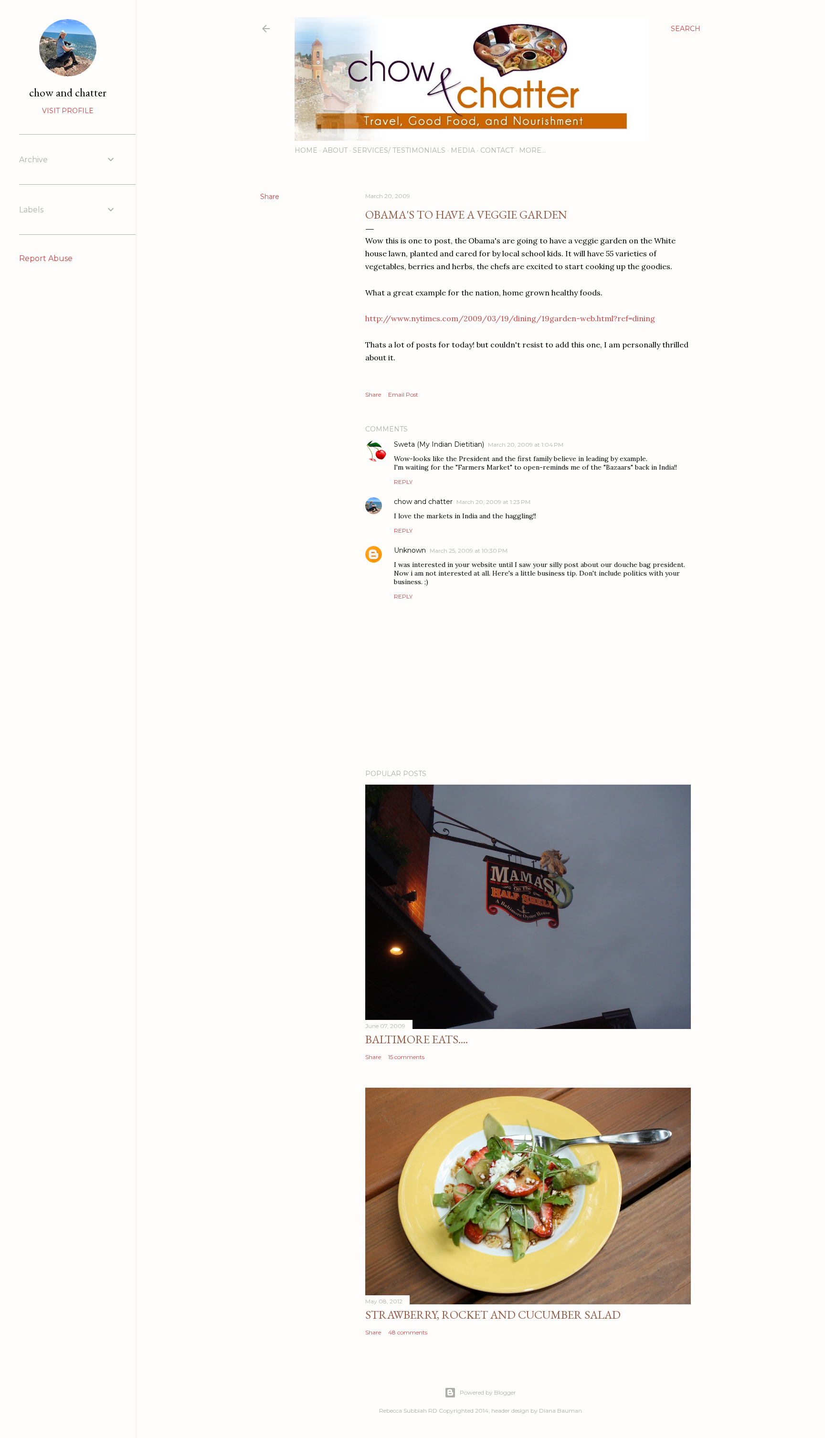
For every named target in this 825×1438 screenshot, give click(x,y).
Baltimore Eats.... (416, 1039)
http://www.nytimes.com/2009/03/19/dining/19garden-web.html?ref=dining (510, 318)
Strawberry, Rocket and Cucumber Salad (493, 1314)
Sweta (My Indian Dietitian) (439, 444)
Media (463, 150)
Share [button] (269, 196)
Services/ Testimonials (399, 150)
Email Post (403, 394)
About (335, 150)
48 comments (407, 1332)
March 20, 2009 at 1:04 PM (525, 444)
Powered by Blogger (488, 1392)
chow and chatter (423, 501)
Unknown (410, 550)
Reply (403, 481)
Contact (497, 150)
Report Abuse (46, 258)
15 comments (406, 1056)
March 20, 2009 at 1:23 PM (493, 501)
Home (306, 150)
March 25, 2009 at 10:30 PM (469, 550)
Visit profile (68, 110)
